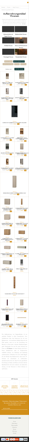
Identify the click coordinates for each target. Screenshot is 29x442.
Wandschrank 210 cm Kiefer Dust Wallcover (21, 83)
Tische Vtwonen (23, 64)
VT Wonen (9, 348)
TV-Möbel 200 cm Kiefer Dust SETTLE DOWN (21, 254)
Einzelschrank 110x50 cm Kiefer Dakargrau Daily (22, 309)
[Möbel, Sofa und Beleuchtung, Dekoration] (14, 3)
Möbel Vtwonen (16, 7)
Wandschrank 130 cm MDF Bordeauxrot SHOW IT (7, 309)
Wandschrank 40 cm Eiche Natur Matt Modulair (21, 209)
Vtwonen (8, 7)
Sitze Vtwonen (16, 64)
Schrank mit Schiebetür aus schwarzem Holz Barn (14, 122)
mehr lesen (24, 23)
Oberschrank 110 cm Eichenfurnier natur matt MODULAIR (22, 138)
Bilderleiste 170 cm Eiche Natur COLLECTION (21, 325)
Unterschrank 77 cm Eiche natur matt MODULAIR (21, 239)
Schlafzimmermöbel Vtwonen (8, 64)
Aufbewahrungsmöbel (8, 61)
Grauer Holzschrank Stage (7, 153)
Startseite (3, 7)
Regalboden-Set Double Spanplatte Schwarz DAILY (7, 325)
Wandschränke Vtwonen (21, 57)
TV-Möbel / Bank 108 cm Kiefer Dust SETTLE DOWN (7, 269)
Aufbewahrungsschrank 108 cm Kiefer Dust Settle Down (22, 169)
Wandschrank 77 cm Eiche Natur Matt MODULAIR (7, 169)
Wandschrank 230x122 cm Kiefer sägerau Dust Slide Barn (7, 98)
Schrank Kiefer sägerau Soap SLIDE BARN (22, 98)
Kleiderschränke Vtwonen (21, 34)
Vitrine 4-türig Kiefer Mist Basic (21, 269)
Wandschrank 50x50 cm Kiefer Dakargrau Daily (7, 224)
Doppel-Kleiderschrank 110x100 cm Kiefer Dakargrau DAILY (7, 209)
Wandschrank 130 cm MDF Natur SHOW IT (14, 293)
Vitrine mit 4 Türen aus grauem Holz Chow (7, 83)
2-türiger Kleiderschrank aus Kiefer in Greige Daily (21, 153)
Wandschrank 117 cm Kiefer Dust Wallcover (7, 138)
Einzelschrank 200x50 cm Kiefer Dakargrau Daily (14, 193)
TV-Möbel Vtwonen (8, 45)
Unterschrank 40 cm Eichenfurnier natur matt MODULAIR (7, 239)
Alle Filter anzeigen (19, 69)
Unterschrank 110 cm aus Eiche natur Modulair (22, 224)
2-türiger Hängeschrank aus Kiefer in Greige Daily (7, 254)
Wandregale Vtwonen (8, 57)
